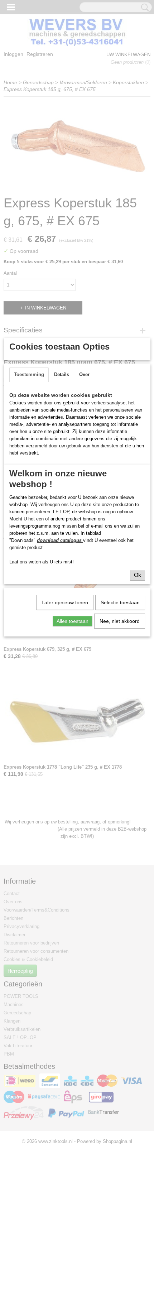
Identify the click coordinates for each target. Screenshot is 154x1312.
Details (61, 374)
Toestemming (29, 374)
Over (84, 374)
